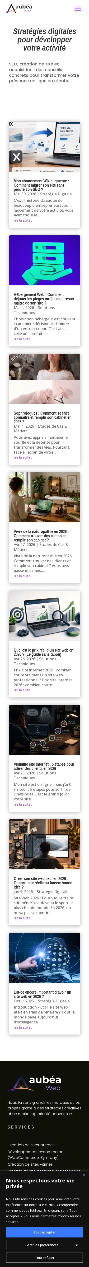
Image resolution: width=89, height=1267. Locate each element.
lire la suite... (23, 220)
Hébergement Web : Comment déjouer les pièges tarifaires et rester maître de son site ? (44, 298)
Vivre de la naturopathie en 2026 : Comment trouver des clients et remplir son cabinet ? (41, 535)
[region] (44, 1219)
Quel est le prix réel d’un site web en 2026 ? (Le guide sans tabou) (43, 652)
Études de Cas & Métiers (40, 429)
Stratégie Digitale (56, 194)
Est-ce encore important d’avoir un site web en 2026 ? (42, 994)
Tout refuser (44, 1257)
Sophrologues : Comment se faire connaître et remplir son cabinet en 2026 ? (42, 417)
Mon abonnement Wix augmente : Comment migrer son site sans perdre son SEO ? (41, 185)
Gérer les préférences (41, 1245)
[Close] (84, 1175)
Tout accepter (44, 1232)
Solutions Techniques (34, 310)
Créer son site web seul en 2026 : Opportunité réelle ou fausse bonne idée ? (43, 882)
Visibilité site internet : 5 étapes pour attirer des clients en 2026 (44, 766)
